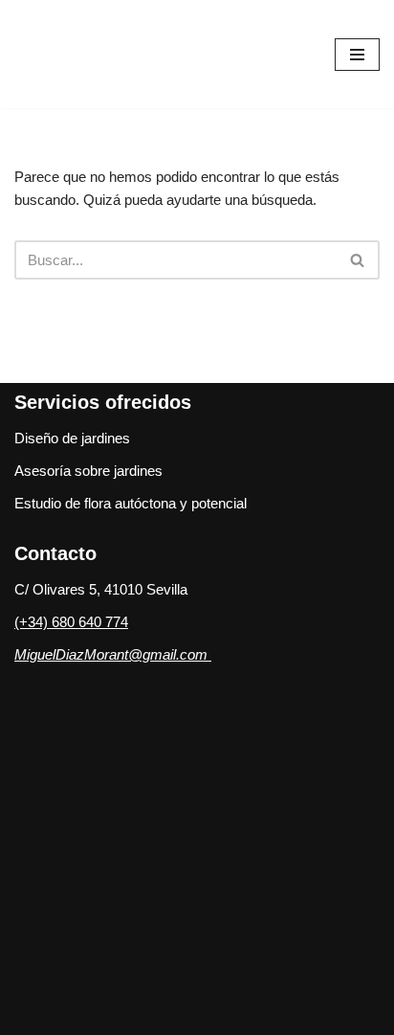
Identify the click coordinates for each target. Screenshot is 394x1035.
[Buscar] (358, 260)
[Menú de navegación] (357, 54)
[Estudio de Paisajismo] (114, 54)
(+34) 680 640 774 (71, 622)
